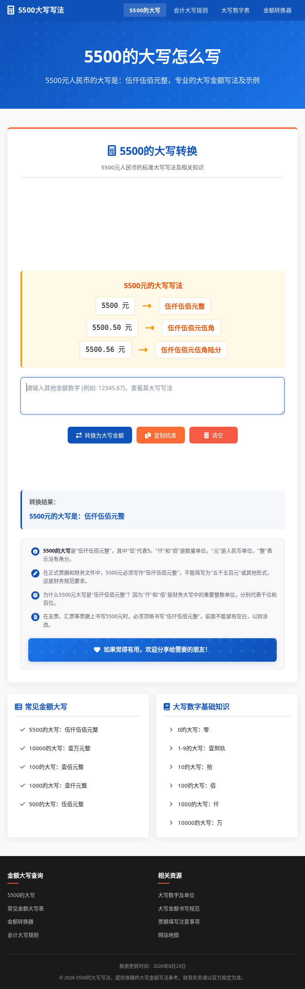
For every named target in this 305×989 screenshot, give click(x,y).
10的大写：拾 (195, 766)
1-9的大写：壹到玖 (201, 748)
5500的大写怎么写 (152, 56)
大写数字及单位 (176, 895)
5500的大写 (144, 10)
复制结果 (165, 435)
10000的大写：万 (200, 822)
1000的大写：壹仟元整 (58, 785)
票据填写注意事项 (179, 921)
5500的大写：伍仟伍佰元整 (63, 729)
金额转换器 (277, 10)
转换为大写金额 (104, 435)
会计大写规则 (191, 10)
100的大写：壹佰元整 (56, 766)
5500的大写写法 (93, 977)
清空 (217, 435)
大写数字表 (235, 10)
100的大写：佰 (197, 785)
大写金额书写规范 (179, 908)
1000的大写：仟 (198, 804)
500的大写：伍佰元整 (56, 804)
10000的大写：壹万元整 (59, 748)
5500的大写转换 (159, 150)
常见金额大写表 (25, 908)
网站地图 (168, 934)
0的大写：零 (193, 729)
